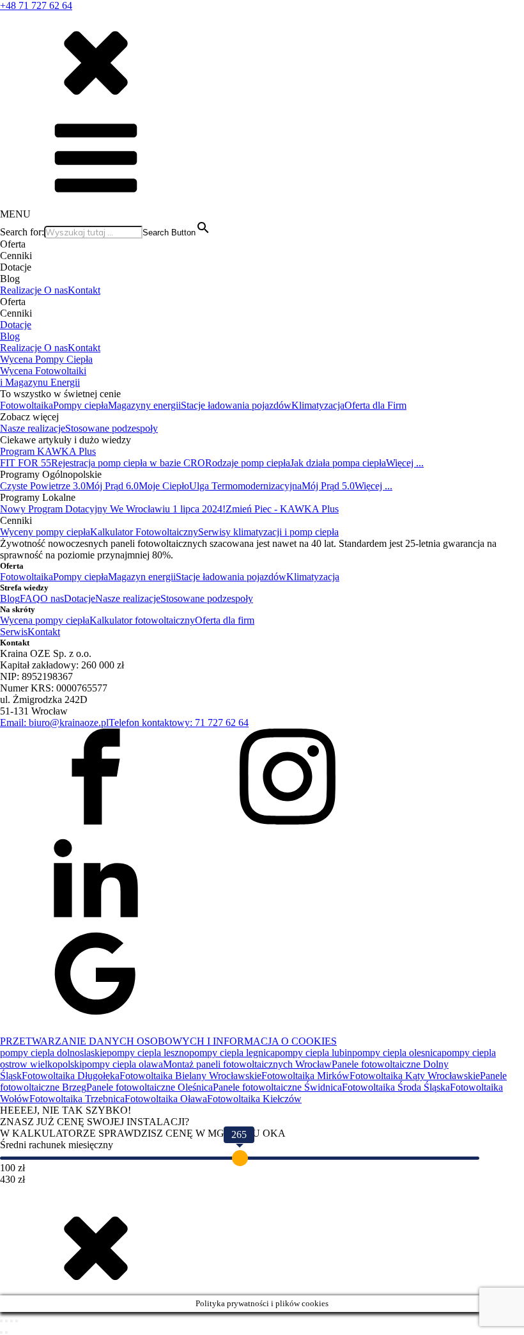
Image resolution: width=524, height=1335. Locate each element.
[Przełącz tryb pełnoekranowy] (6, 1321)
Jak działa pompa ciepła (338, 462)
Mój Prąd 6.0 (112, 485)
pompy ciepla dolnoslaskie (53, 1052)
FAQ (30, 598)
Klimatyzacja (317, 405)
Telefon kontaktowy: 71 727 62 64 (179, 722)
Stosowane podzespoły (111, 428)
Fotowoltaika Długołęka (70, 1075)
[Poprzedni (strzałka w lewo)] (1, 1332)
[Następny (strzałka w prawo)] (6, 1332)
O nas (56, 290)
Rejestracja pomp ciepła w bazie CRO (128, 462)
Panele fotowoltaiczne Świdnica (277, 1087)
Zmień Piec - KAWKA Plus (282, 508)
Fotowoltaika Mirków (305, 1075)
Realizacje (22, 290)
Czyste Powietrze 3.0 (43, 485)
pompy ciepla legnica (232, 1052)
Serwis (13, 631)
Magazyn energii (142, 576)
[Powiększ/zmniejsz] (1, 1321)
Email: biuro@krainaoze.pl (54, 722)
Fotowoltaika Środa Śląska (396, 1087)
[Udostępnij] (11, 1321)
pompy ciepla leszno (148, 1052)
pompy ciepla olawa (122, 1064)
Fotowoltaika (26, 405)
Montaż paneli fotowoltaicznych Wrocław (247, 1064)
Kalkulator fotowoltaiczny (142, 620)
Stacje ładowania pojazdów (236, 405)
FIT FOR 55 (25, 462)
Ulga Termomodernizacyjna (245, 485)
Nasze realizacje (32, 428)
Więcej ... (405, 462)
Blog (10, 336)
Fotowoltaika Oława (166, 1098)
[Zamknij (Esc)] (16, 1321)
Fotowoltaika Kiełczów (254, 1098)
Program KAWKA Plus (48, 451)
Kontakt (84, 290)
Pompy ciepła (80, 405)
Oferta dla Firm (375, 405)
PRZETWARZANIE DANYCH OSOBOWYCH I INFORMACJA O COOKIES (168, 1041)
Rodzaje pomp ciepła (247, 462)
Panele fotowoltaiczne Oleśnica (149, 1087)
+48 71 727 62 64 (36, 5)
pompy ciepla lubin (313, 1052)
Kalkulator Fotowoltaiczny (144, 531)
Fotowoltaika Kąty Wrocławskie (415, 1075)
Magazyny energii (144, 405)
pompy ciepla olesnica (397, 1052)
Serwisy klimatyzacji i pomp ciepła (268, 531)
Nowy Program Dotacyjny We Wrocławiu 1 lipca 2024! (113, 508)
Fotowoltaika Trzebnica (77, 1098)
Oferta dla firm (224, 620)
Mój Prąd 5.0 (328, 485)
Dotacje (15, 324)
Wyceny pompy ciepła (45, 531)
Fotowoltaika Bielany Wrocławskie (190, 1075)
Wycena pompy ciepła (44, 620)
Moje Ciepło (164, 485)
